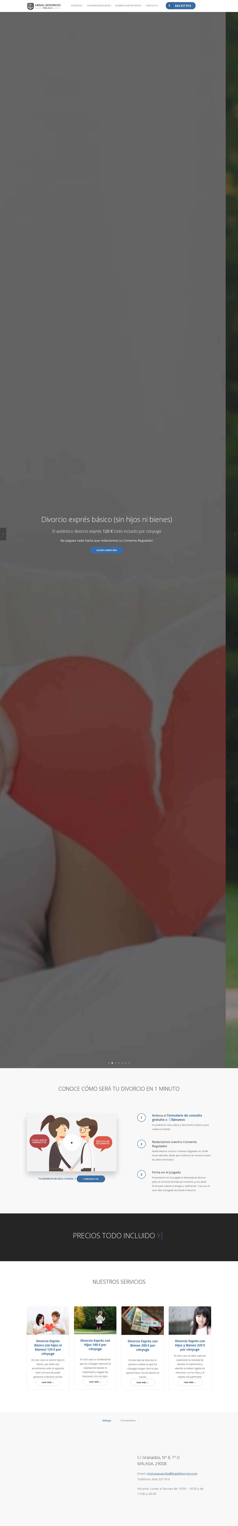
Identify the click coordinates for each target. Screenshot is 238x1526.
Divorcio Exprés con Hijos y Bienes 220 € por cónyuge (190, 1345)
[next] (235, 534)
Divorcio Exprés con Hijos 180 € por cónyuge (95, 1344)
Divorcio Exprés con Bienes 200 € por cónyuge (143, 1345)
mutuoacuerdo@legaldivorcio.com (172, 1473)
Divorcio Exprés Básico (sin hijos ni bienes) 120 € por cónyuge (48, 1347)
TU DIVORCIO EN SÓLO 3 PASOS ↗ (57, 1178)
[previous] (3, 534)
